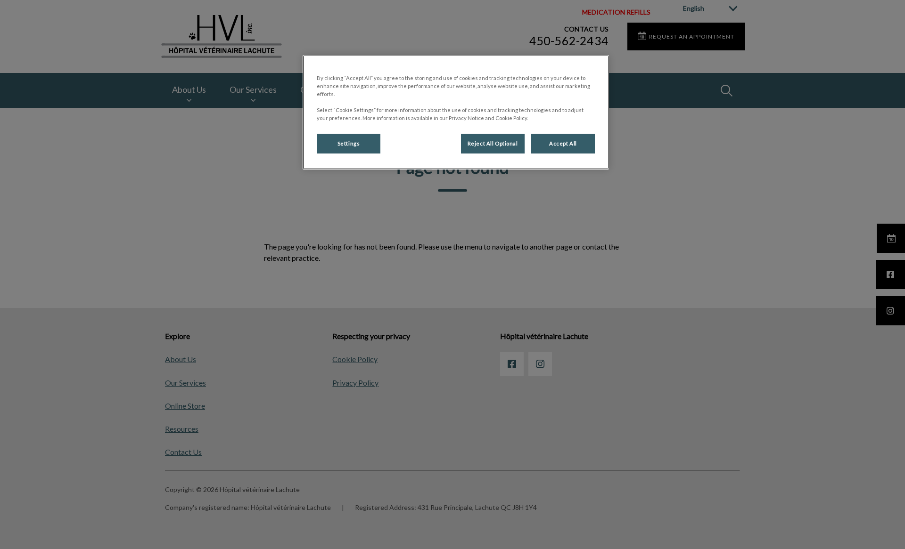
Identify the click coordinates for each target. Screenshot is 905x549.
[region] (456, 112)
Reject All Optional (493, 143)
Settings (348, 143)
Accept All (563, 143)
